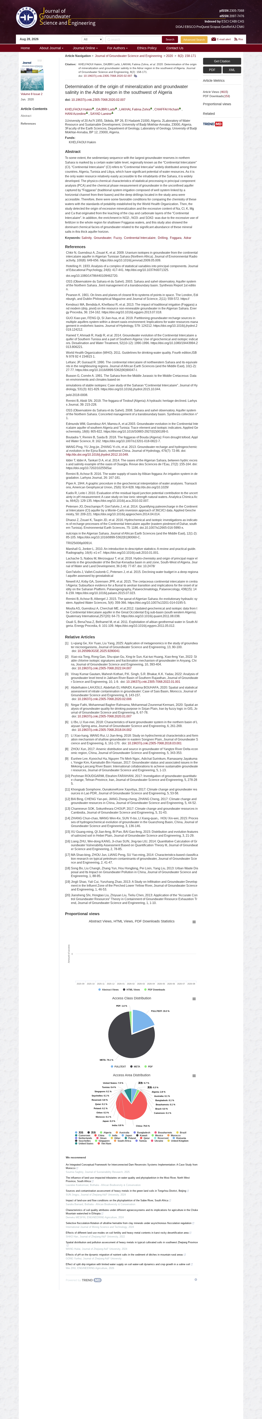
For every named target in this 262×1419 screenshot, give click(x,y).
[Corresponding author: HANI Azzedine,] (87, 113)
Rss (240, 39)
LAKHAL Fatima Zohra (134, 109)
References (28, 123)
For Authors (116, 48)
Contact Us (174, 48)
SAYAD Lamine (100, 113)
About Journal (50, 48)
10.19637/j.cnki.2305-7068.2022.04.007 (104, 668)
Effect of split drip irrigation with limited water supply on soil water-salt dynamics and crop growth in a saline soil (128, 1264)
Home (25, 48)
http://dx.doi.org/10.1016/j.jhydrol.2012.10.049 (97, 454)
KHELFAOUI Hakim (78, 109)
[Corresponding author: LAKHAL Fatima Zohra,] (151, 108)
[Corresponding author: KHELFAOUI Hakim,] (93, 108)
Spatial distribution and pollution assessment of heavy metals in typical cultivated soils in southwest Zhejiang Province (132, 1242)
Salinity (86, 237)
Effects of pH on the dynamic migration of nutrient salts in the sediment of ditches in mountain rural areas (124, 1254)
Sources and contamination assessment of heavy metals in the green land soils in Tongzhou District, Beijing (126, 1190)
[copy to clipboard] (135, 75)
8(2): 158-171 (187, 56)
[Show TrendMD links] (195, 1279)
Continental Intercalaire (140, 237)
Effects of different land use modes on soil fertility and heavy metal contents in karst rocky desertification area (127, 1232)
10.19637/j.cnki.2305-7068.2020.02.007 (108, 75)
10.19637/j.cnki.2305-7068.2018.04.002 (104, 729)
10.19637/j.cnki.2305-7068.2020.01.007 (104, 716)
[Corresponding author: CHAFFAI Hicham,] (180, 108)
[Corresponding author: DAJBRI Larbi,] (116, 108)
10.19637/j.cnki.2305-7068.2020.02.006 (104, 699)
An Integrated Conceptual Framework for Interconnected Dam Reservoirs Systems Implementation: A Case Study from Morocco (132, 1166)
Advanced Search (194, 39)
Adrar (187, 237)
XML (232, 70)
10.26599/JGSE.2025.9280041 (98, 651)
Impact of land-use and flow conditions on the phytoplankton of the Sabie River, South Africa (117, 1200)
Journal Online (84, 48)
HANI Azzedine (75, 113)
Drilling (163, 237)
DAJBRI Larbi (105, 109)
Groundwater (102, 237)
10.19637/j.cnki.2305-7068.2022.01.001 (153, 681)
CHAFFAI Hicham (166, 109)
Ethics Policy (147, 48)
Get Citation (222, 61)
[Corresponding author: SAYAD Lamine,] (112, 113)
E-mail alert (224, 39)
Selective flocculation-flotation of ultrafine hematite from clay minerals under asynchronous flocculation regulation (128, 1223)
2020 (169, 56)
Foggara (175, 237)
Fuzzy (118, 237)
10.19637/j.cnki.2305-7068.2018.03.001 (155, 743)
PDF (212, 70)
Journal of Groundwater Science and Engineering (128, 56)
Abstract (26, 115)
